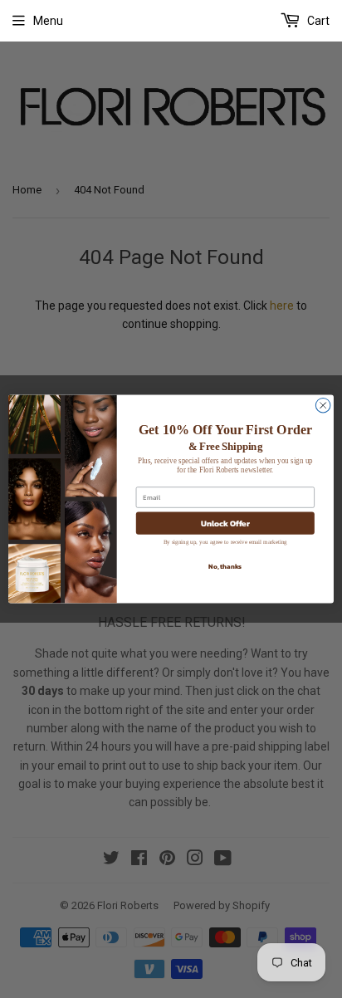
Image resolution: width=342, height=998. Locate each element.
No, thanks (225, 566)
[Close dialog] (322, 405)
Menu (48, 20)
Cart (317, 20)
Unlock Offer (225, 522)
